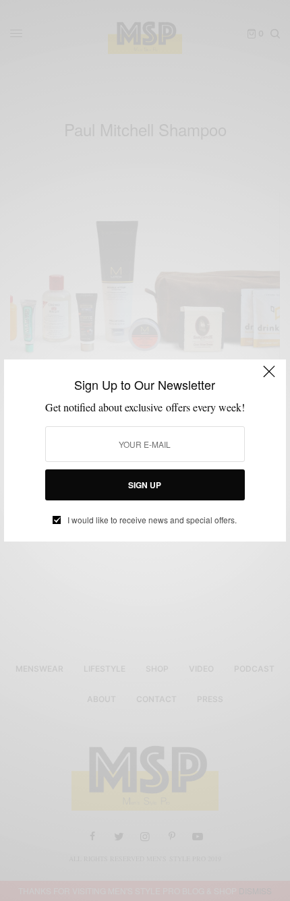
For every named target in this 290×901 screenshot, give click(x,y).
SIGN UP (144, 485)
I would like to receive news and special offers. (152, 520)
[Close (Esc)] (269, 378)
